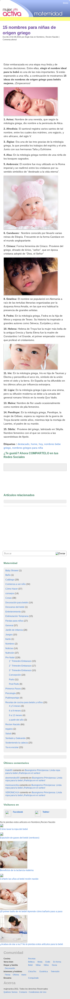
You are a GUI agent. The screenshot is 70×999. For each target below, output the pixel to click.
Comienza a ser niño (15, 584)
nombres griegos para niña (27, 447)
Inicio (65, 3)
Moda (40, 962)
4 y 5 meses (15, 706)
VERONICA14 (12, 792)
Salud (8, 733)
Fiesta (7, 975)
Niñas (38, 965)
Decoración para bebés (16, 602)
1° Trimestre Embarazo (20, 661)
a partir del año (16, 720)
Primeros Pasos (13, 688)
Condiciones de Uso (37, 992)
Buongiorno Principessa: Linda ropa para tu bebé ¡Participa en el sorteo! (32, 771)
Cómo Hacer (11, 589)
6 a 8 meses (15, 710)
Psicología (10, 693)
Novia (54, 965)
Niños (46, 965)
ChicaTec (32, 971)
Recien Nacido (52, 37)
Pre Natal (10, 657)
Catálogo (9, 579)
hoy (41, 444)
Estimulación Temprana (16, 616)
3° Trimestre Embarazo (20, 670)
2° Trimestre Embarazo (20, 666)
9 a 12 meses (15, 715)
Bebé (30, 965)
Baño (8, 575)
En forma (57, 962)
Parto (11, 679)
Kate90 (8, 770)
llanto (8, 639)
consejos (9, 593)
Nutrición (9, 653)
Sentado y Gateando (15, 738)
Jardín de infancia (14, 630)
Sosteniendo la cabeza (16, 742)
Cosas (8, 598)
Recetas (32, 958)
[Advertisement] (32, 51)
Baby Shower (11, 570)
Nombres (40, 37)
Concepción (15, 675)
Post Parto (14, 684)
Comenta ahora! (10, 39)
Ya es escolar (11, 747)
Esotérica (43, 971)
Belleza (31, 962)
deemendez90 (12, 778)
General (9, 625)
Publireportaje (12, 698)
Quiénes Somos (11, 992)
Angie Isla (29, 37)
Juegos (9, 634)
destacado (23, 444)
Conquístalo (33, 978)
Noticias (9, 648)
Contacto (23, 992)
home (34, 444)
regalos (9, 729)
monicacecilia (12, 785)
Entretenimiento (13, 611)
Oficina (16, 975)
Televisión (55, 971)
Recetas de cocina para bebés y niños (24, 702)
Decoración (10, 968)
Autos (23, 975)
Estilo (47, 962)
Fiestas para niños (14, 621)
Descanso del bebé (14, 607)
